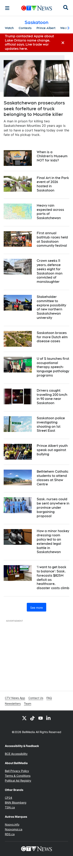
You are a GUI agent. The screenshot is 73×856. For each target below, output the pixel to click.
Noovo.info (12, 824)
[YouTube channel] (40, 718)
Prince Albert (45, 28)
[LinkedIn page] (48, 718)
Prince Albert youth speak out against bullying (52, 450)
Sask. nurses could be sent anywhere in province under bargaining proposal (53, 507)
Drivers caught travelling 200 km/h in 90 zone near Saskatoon (52, 397)
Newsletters (13, 703)
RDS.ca (10, 834)
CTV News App (15, 698)
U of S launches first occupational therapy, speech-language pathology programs (53, 367)
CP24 (8, 797)
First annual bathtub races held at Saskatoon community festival (52, 239)
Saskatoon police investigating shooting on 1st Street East (51, 424)
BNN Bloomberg (15, 802)
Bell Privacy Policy (17, 771)
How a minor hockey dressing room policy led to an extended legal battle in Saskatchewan (53, 541)
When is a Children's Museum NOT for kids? (52, 156)
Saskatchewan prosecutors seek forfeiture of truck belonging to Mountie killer (34, 108)
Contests (25, 28)
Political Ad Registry (18, 780)
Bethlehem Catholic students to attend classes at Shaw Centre (52, 478)
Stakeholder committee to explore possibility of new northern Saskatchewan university (51, 307)
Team (27, 703)
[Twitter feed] (24, 718)
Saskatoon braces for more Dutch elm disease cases (52, 337)
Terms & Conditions (17, 775)
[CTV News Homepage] (36, 8)
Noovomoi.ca (13, 829)
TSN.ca (10, 807)
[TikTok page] (32, 718)
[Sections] (7, 8)
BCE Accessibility (16, 753)
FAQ (49, 698)
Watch (9, 28)
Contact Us (35, 698)
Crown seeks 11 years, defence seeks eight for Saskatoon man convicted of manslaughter (49, 271)
